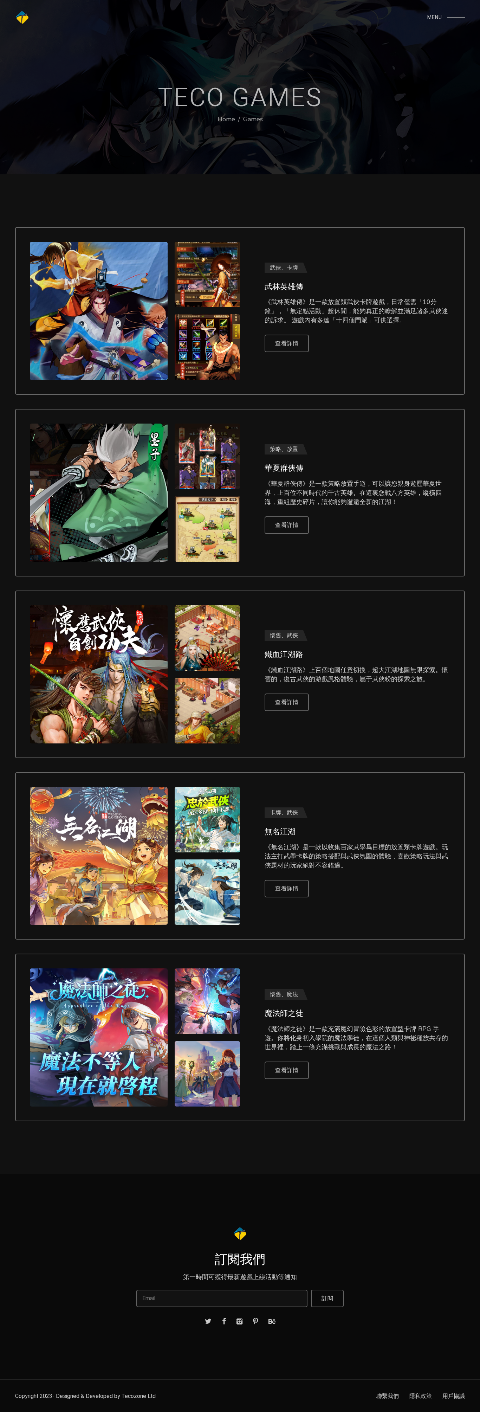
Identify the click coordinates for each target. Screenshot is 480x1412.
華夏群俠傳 (284, 468)
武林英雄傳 (284, 286)
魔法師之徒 (284, 1013)
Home (226, 119)
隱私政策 (420, 1396)
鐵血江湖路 (284, 654)
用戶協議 (453, 1396)
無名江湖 (280, 831)
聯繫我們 (387, 1396)
